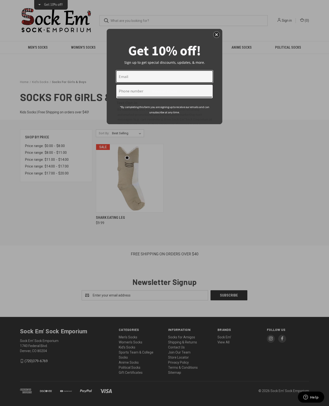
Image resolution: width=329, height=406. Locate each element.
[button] (216, 35)
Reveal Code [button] (164, 91)
